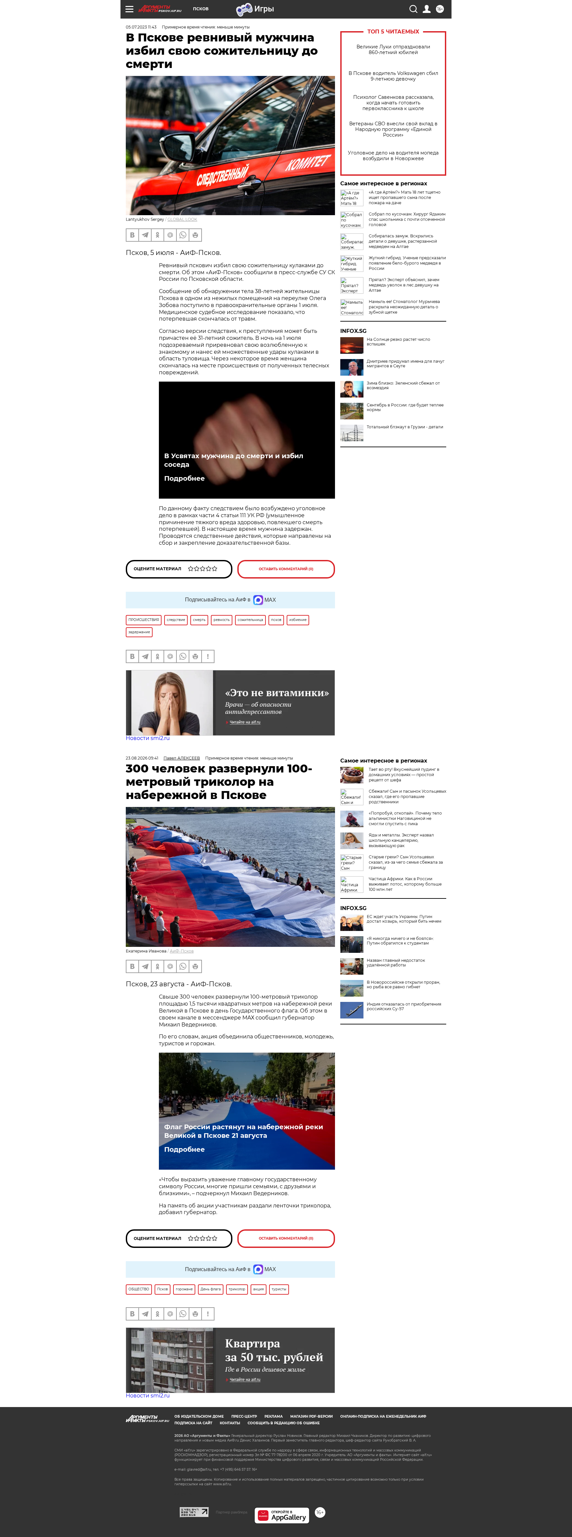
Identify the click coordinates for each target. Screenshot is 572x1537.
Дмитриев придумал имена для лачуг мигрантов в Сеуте (406, 363)
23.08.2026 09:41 (142, 758)
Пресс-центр (244, 1416)
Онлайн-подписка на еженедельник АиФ (383, 1416)
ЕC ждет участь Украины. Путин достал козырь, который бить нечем (404, 919)
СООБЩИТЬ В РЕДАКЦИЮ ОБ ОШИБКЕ (284, 1423)
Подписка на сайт (193, 1423)
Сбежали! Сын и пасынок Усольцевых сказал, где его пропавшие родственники (407, 796)
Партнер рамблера (231, 1512)
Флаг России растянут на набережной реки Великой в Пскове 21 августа (243, 1131)
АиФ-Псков (182, 951)
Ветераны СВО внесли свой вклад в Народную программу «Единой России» (393, 129)
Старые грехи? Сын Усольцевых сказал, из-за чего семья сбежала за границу (406, 862)
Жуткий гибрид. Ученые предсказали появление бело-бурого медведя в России (407, 263)
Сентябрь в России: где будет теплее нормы (405, 407)
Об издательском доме (199, 1416)
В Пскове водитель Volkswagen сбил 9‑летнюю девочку (393, 76)
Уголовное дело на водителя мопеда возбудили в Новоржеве (393, 155)
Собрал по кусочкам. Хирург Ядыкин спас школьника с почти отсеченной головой (407, 219)
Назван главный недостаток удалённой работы (396, 962)
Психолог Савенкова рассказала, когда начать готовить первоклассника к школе (393, 102)
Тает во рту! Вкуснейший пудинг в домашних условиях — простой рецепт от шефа (404, 774)
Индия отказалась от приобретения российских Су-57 (404, 1006)
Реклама (273, 1416)
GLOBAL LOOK (182, 219)
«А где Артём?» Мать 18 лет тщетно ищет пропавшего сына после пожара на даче (405, 197)
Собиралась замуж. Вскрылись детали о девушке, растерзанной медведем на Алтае (403, 241)
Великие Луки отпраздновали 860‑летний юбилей (393, 49)
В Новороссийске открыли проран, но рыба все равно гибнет (403, 984)
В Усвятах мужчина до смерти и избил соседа (233, 460)
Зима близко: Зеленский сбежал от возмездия (403, 385)
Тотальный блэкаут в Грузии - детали (405, 427)
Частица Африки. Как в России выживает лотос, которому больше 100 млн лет (405, 884)
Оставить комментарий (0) (286, 569)
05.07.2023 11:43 (141, 27)
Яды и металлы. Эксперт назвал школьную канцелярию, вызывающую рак (401, 840)
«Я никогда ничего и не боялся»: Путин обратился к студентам (400, 941)
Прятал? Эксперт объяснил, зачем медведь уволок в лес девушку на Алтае (404, 285)
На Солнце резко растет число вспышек (398, 341)
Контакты (230, 1423)
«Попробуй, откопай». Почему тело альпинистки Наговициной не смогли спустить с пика (405, 818)
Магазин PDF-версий (311, 1416)
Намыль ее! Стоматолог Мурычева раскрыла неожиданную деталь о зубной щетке (404, 307)
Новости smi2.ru (148, 738)
